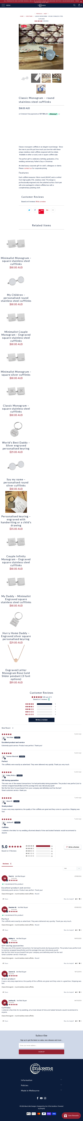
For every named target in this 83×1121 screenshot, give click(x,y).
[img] (7, 734)
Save (42, 210)
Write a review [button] (41, 720)
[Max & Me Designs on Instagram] (45, 1098)
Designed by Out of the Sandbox (47, 1106)
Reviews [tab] (6, 864)
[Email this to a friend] (53, 210)
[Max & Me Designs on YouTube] (41, 1098)
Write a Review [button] (74, 847)
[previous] (21, 47)
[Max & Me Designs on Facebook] (37, 1098)
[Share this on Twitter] (29, 210)
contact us (28, 168)
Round (22, 123)
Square (31, 123)
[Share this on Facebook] (35, 210)
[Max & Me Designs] (41, 5)
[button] (38, 21)
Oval (38, 123)
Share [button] (6, 899)
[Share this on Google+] (47, 210)
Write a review (41, 202)
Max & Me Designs (30, 1106)
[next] (61, 47)
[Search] (74, 5)
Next (45, 13)
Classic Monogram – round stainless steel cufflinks (18, 894)
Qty (20, 129)
